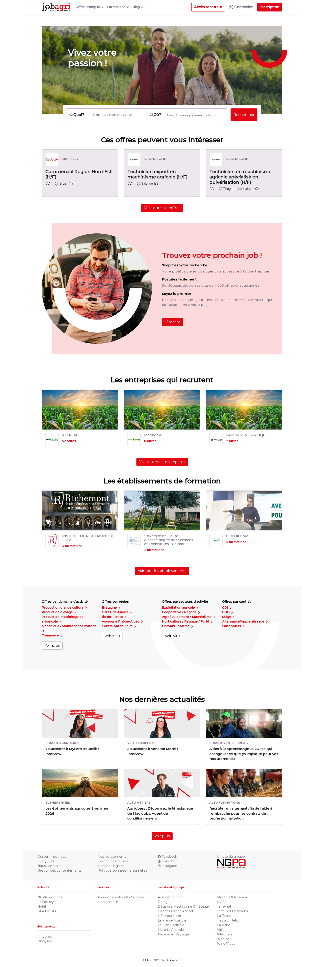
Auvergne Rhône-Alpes (121, 621)
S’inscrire (172, 322)
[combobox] (195, 115)
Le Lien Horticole (171, 925)
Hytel (41, 906)
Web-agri (224, 939)
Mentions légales (111, 866)
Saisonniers (232, 626)
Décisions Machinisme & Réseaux (183, 906)
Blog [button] (136, 7)
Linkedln (167, 861)
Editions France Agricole (176, 911)
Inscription (269, 7)
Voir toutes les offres (162, 208)
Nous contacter (49, 866)
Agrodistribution (170, 897)
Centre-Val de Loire (118, 626)
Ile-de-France (113, 617)
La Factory (45, 902)
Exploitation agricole (179, 607)
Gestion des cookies (113, 861)
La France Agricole (172, 920)
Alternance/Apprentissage (243, 621)
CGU (41, 861)
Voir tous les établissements (162, 571)
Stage (227, 617)
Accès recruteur (208, 7)
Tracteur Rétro (228, 920)
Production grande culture (63, 607)
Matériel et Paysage (173, 934)
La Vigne (224, 925)
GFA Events (46, 911)
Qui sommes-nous (51, 857)
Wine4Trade (226, 944)
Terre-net (224, 906)
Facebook (169, 857)
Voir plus (52, 645)
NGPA (222, 902)
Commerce (51, 635)
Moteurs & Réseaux (232, 897)
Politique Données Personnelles (122, 870)
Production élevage (58, 612)
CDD (226, 612)
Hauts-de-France (116, 612)
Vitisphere (225, 934)
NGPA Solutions (49, 897)
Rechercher (244, 115)
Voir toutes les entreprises (162, 462)
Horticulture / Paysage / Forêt (186, 621)
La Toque (224, 916)
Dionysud (44, 941)
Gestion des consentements (59, 870)
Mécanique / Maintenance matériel (69, 626)
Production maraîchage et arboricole (62, 619)
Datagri (163, 902)
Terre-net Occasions (232, 911)
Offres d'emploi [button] (88, 7)
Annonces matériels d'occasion (121, 897)
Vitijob (222, 930)
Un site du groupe (231, 857)
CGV (50, 861)
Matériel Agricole (171, 930)
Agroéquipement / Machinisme (187, 617)
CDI (225, 607)
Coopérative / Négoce (179, 612)
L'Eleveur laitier (169, 916)
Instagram (169, 866)
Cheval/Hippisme (176, 626)
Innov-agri (45, 937)
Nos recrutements (112, 857)
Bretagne (110, 607)
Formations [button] (116, 7)
